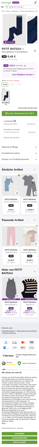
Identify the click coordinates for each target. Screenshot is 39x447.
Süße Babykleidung (8, 331)
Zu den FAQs (31, 132)
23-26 (19, 84)
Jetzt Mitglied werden (22, 74)
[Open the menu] (2, 6)
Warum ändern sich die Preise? (27, 108)
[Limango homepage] (6, 2)
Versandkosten (31, 124)
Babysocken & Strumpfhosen (27, 331)
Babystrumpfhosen (9, 333)
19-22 (12, 84)
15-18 (5, 84)
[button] (9, 59)
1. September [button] (8, 121)
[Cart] (17, 193)
